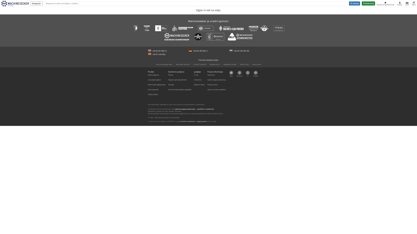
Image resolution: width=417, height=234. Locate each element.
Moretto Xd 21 (215, 64)
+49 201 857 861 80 (241, 51)
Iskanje (355, 3)
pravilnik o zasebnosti (187, 121)
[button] (414, 3)
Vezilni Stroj (244, 64)
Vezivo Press (256, 64)
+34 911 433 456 (158, 54)
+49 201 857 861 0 (200, 51)
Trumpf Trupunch (199, 64)
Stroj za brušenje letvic (164, 64)
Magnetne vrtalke (230, 64)
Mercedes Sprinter (183, 64)
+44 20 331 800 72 (159, 51)
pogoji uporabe (202, 121)
